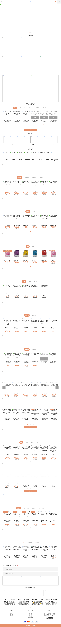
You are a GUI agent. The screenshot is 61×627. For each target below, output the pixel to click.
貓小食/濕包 (41, 508)
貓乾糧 (33, 508)
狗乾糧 (18, 508)
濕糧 (33, 246)
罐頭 (21, 442)
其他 (34, 211)
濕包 (32, 442)
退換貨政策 (30, 616)
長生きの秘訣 (22, 107)
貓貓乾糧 (19, 177)
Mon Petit (45, 107)
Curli (15, 107)
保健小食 (30, 542)
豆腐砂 (27, 211)
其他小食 (39, 442)
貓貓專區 (27, 315)
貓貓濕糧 (27, 177)
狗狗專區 (34, 315)
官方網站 (12, 613)
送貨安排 (30, 613)
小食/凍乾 (36, 281)
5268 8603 (48, 613)
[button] (30, 569)
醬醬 (27, 442)
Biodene (31, 107)
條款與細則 (30, 617)
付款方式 (30, 615)
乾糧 (28, 246)
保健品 (24, 281)
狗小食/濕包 (26, 508)
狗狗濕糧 (41, 177)
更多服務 (12, 615)
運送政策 (30, 614)
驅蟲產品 (37, 542)
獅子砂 (37, 107)
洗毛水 (23, 542)
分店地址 (12, 614)
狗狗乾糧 (34, 177)
